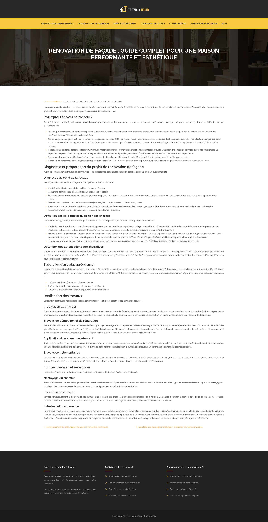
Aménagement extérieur (204, 23)
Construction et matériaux (93, 23)
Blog (224, 23)
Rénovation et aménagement (57, 23)
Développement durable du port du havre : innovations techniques (77, 426)
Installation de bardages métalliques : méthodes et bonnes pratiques (170, 426)
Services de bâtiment (124, 23)
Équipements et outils (152, 23)
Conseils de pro (177, 23)
